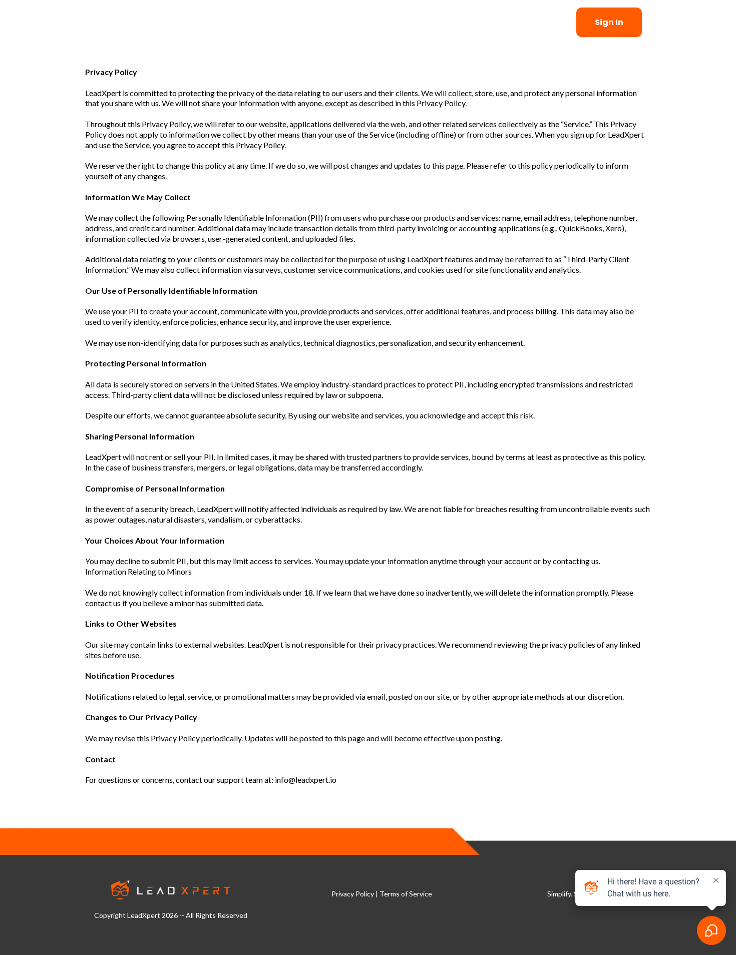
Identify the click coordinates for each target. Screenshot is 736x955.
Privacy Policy (352, 893)
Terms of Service (406, 893)
